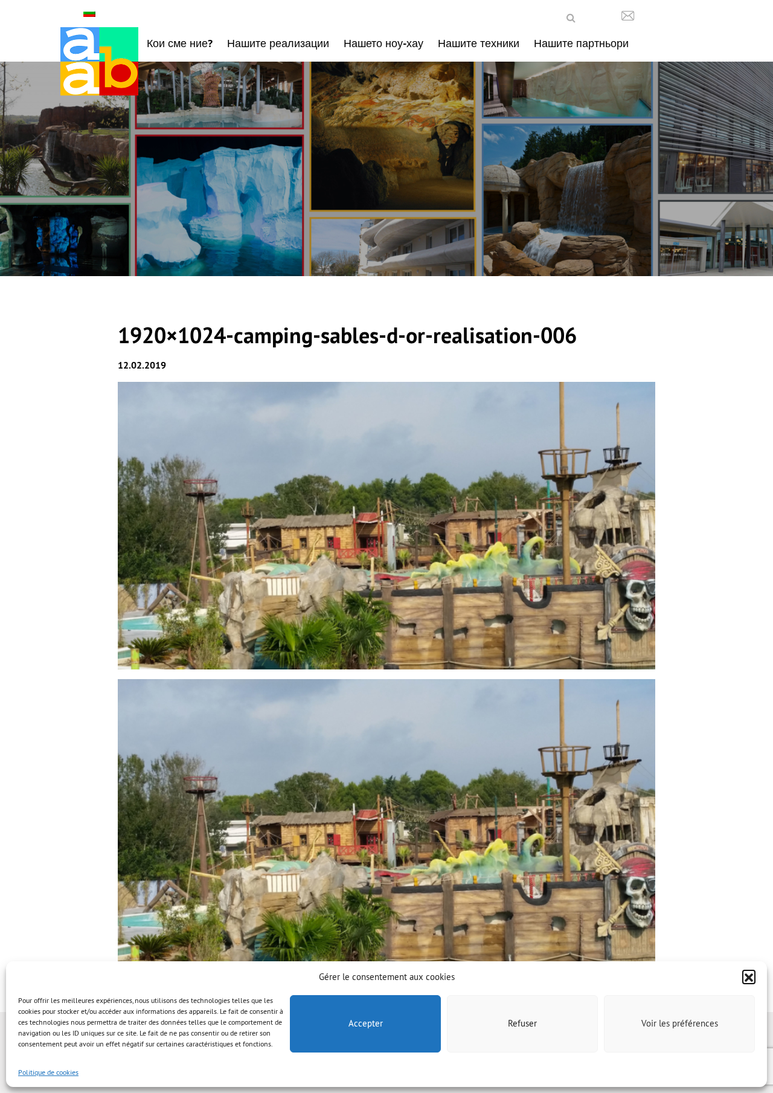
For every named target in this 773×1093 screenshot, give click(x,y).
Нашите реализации (278, 43)
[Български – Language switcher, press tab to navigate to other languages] (90, 13)
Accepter (365, 1023)
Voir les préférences (679, 1023)
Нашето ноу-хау (383, 43)
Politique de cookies (48, 1072)
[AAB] (99, 61)
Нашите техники (478, 43)
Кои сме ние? (180, 43)
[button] (749, 976)
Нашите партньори (581, 43)
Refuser (522, 1023)
